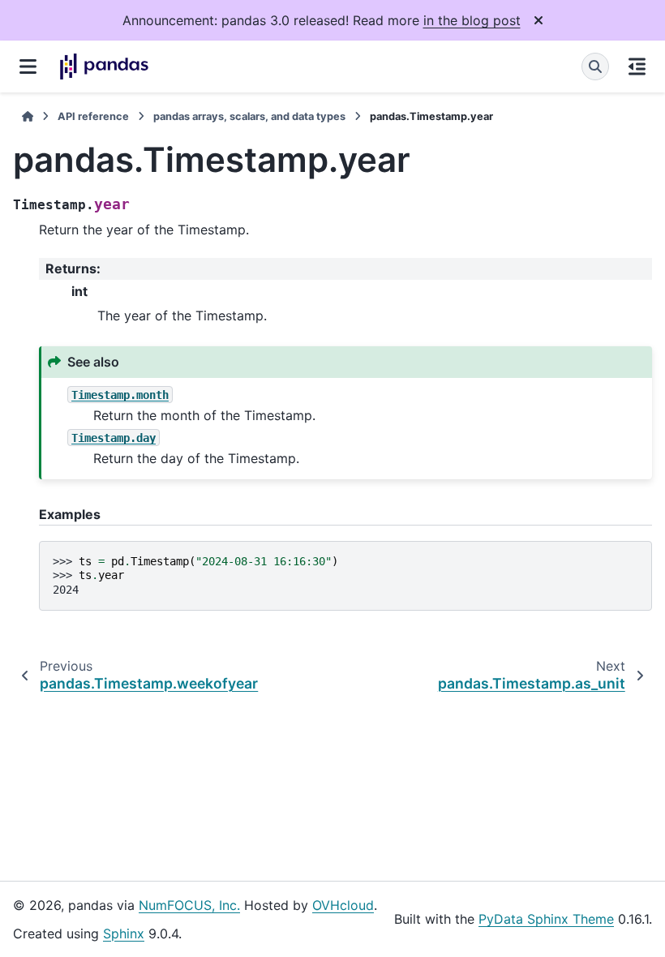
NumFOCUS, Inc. (189, 905)
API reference (93, 116)
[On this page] (637, 66)
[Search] (595, 66)
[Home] (27, 116)
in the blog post (472, 20)
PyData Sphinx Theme (546, 919)
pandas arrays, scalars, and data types (249, 116)
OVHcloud (343, 905)
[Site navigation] (28, 66)
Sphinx (123, 933)
